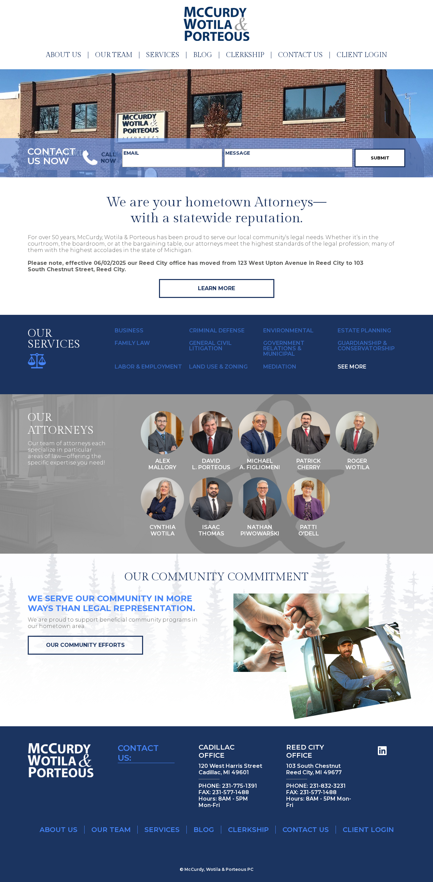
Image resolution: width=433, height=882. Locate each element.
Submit (380, 157)
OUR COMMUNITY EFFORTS (85, 645)
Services (162, 55)
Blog (202, 55)
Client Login (362, 55)
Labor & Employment (148, 367)
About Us (63, 55)
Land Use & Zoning (218, 367)
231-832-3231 (328, 786)
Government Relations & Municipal (283, 349)
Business (129, 330)
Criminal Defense (217, 330)
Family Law (132, 343)
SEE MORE (352, 367)
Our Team (113, 55)
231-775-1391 (239, 786)
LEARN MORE (216, 288)
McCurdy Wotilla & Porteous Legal (216, 24)
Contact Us (300, 55)
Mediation (279, 367)
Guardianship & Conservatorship (366, 346)
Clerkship (245, 55)
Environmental (288, 330)
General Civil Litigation (210, 346)
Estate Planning (364, 330)
